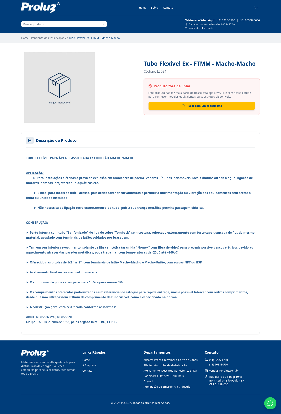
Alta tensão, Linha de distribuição (165, 365)
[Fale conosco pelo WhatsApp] (270, 403)
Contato (168, 7)
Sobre (154, 7)
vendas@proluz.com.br (201, 28)
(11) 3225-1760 (226, 20)
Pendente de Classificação (47, 38)
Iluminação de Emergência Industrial (167, 386)
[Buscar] (103, 24)
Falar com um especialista (205, 106)
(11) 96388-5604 (250, 20)
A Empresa (89, 365)
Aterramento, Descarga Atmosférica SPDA (170, 370)
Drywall (148, 381)
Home (142, 7)
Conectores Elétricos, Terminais (164, 376)
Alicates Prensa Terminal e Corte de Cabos (171, 360)
